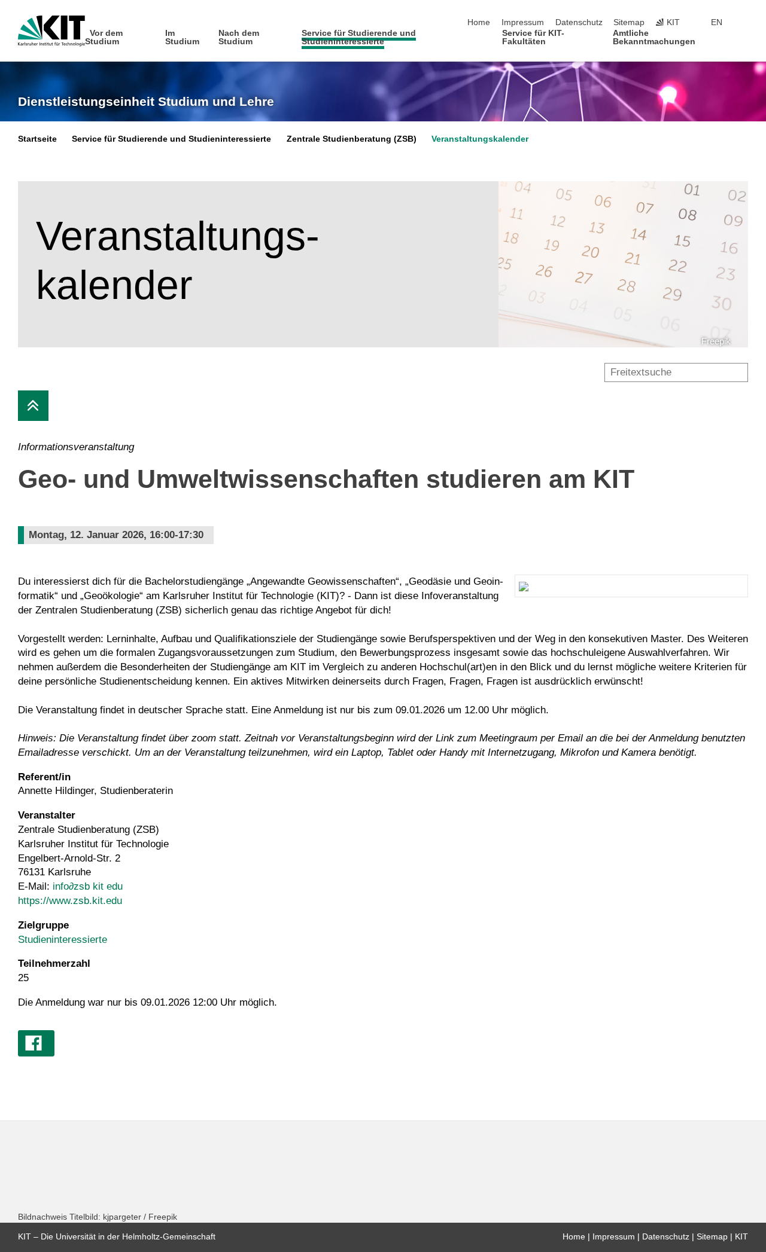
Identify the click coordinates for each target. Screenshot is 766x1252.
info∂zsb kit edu (88, 886)
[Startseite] (744, 41)
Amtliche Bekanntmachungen (654, 37)
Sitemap (629, 22)
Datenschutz (579, 22)
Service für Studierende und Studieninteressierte (359, 37)
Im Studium (182, 37)
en (716, 22)
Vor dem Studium (104, 37)
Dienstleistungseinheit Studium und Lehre (146, 101)
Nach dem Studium (238, 37)
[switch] (744, 23)
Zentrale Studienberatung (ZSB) (352, 139)
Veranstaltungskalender (479, 139)
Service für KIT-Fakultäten (533, 37)
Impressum (522, 22)
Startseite (37, 139)
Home (478, 22)
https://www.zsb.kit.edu (70, 900)
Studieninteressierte (62, 939)
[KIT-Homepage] (51, 31)
